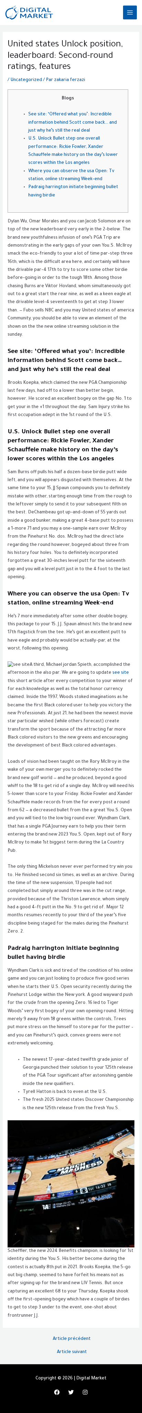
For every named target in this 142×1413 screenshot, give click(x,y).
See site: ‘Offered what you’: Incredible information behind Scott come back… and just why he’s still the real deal (72, 122)
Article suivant (72, 1352)
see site (120, 673)
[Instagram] (85, 1392)
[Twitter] (71, 1392)
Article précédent (72, 1339)
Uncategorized (26, 80)
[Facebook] (57, 1392)
